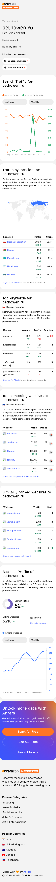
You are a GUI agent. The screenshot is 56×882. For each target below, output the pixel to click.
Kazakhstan (13, 258)
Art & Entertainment (14, 821)
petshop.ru (12, 442)
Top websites (9, 21)
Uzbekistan (12, 266)
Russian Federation (16, 241)
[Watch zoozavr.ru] (51, 435)
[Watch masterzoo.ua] (51, 470)
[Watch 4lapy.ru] (51, 452)
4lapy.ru (11, 451)
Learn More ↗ (28, 752)
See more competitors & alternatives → (20, 476)
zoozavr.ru (12, 433)
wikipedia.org (13, 513)
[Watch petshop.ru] (51, 444)
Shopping (8, 802)
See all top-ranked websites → (17, 556)
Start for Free (28, 731)
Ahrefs (27, 871)
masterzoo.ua (13, 468)
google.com (13, 548)
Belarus (11, 250)
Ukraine (11, 274)
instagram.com (14, 530)
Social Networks (12, 812)
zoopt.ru (11, 459)
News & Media (11, 807)
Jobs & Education (12, 817)
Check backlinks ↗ (38, 623)
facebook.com (14, 539)
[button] (11, 669)
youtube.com (13, 521)
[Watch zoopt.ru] (51, 461)
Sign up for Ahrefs (11, 282)
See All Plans (28, 742)
